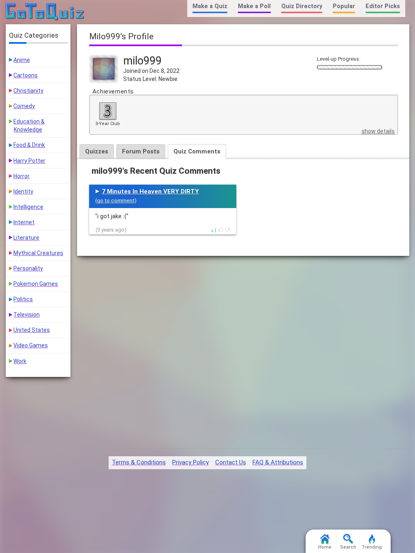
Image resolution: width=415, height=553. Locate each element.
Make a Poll (254, 6)
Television (26, 314)
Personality (28, 268)
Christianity (28, 90)
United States (31, 330)
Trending (372, 547)
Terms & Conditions (139, 462)
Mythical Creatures (38, 253)
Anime (21, 60)
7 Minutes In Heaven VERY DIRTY (150, 191)
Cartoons (25, 75)
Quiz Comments (196, 151)
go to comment (116, 201)
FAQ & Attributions (277, 462)
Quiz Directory (301, 6)
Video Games (30, 345)
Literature (26, 237)
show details (378, 131)
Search (348, 547)
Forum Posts (141, 151)
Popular (344, 6)
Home (325, 547)
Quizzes (96, 151)
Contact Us (230, 462)
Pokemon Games (35, 284)
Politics (23, 299)
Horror (21, 176)
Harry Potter (29, 160)
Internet (23, 222)
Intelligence (28, 207)
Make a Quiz (210, 6)
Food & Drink (29, 145)
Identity (23, 191)
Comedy (24, 106)
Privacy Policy (190, 462)
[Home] (45, 12)
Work (19, 361)
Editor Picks (383, 6)
